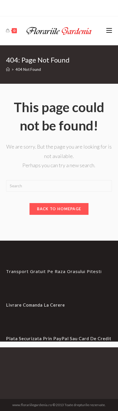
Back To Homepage (59, 209)
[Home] (8, 69)
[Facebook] (59, 7)
